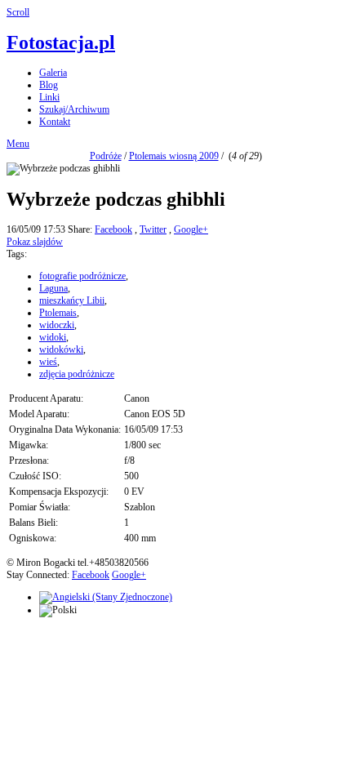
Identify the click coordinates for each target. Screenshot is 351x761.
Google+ (191, 229)
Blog (48, 85)
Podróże (106, 156)
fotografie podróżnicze (82, 276)
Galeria (53, 72)
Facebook (113, 229)
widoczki (56, 325)
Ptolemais (58, 312)
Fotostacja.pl (61, 42)
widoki (52, 337)
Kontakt (54, 121)
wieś (48, 361)
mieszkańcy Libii (71, 300)
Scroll (18, 12)
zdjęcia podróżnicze (76, 374)
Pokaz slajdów (35, 241)
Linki (49, 97)
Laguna (53, 288)
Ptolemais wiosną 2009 (174, 156)
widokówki (61, 349)
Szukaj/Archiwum (74, 109)
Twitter (153, 229)
